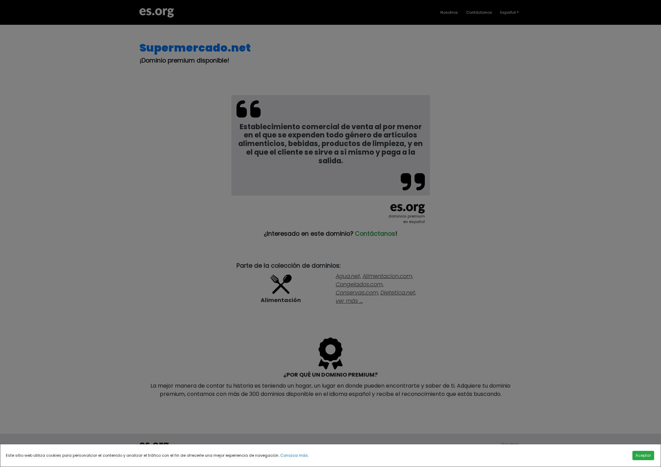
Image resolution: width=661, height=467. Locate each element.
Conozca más (294, 455)
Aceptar (643, 455)
